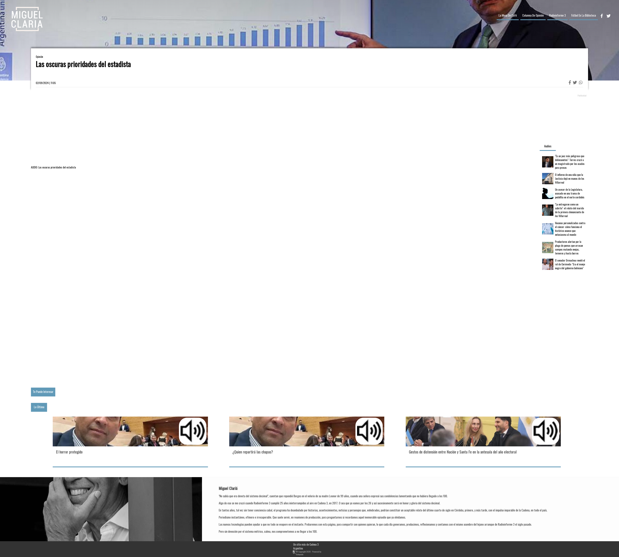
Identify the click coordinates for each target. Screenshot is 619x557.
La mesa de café (508, 15)
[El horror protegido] (130, 442)
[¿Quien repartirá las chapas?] (306, 442)
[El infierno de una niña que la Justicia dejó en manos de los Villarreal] (564, 178)
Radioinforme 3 (557, 15)
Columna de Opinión (533, 15)
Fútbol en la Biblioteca (583, 15)
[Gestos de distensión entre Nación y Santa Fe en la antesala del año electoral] (483, 442)
